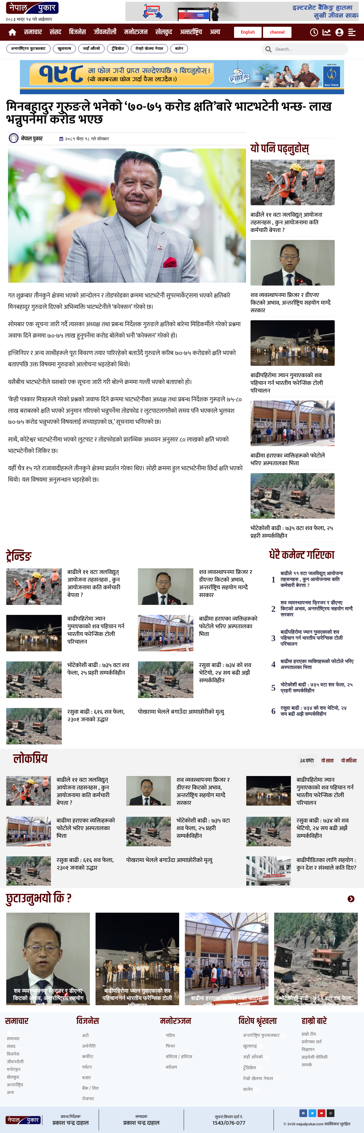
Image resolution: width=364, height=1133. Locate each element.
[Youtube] (321, 1113)
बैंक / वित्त (90, 1088)
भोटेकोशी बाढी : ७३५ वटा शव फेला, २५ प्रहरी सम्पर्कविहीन (292, 532)
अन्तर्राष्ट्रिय (191, 32)
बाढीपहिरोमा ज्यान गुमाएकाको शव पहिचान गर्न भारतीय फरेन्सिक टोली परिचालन (287, 383)
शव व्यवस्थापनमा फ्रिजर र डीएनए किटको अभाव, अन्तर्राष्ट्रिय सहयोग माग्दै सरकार (290, 302)
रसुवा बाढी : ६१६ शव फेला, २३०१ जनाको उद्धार (96, 715)
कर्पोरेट (87, 1057)
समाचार (33, 32)
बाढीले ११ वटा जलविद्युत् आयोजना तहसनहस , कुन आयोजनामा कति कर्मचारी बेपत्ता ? (286, 222)
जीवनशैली (105, 32)
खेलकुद (164, 32)
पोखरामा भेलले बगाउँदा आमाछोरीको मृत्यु (181, 712)
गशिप (170, 1036)
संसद (55, 32)
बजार (86, 1078)
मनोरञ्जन (136, 32)
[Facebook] (303, 1113)
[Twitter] (312, 1113)
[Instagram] (330, 1113)
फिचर (170, 1046)
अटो (85, 1036)
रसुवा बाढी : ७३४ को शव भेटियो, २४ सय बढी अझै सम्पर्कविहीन (225, 672)
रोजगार (88, 1099)
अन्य (215, 32)
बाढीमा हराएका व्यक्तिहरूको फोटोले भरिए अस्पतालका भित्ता (288, 459)
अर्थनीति (89, 1046)
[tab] (307, 761)
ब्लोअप (171, 1067)
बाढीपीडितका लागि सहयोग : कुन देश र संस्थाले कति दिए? (326, 864)
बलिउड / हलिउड (179, 1057)
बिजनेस (77, 32)
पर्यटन (87, 1067)
